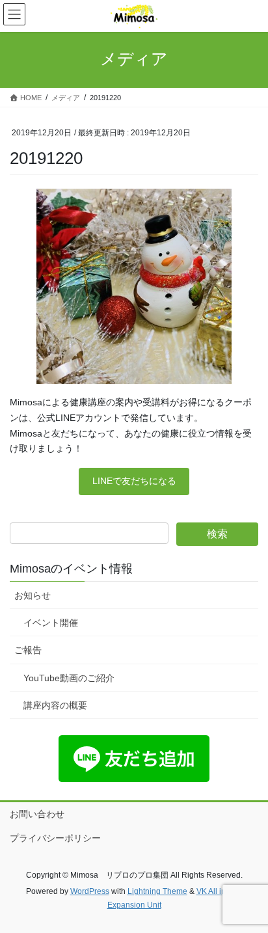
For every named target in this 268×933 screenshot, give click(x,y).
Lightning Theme (157, 891)
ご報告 (28, 650)
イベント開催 (50, 622)
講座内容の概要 (55, 705)
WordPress (89, 891)
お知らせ (32, 595)
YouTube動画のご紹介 (68, 678)
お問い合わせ (37, 814)
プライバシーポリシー (55, 838)
